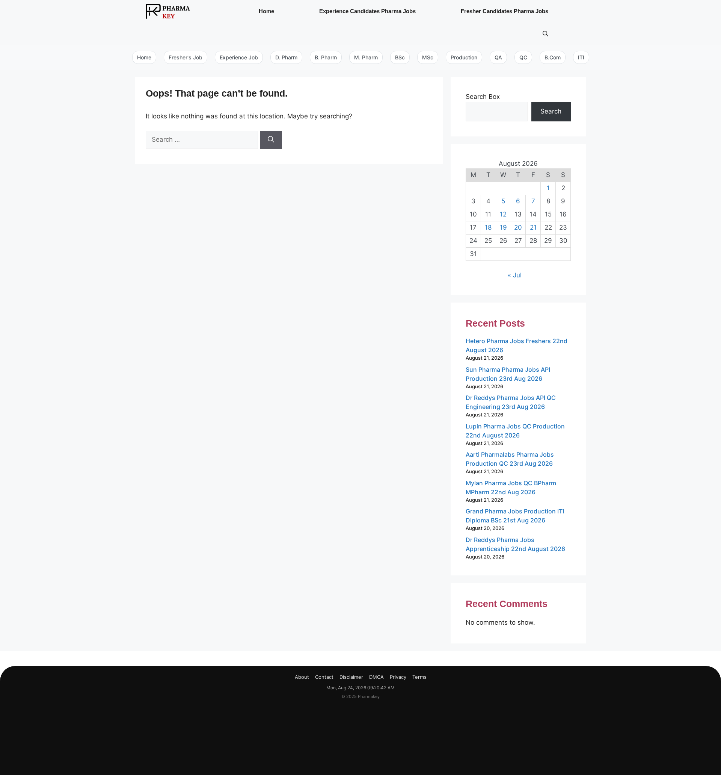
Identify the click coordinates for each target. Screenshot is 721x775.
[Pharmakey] (168, 11)
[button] (545, 34)
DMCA (376, 677)
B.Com (553, 57)
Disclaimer (351, 677)
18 (488, 227)
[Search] (271, 140)
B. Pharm (326, 57)
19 (503, 227)
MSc (427, 57)
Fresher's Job (185, 57)
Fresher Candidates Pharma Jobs (504, 11)
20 (518, 227)
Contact (324, 677)
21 (533, 227)
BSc (400, 57)
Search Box (483, 96)
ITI (581, 57)
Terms (419, 677)
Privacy (398, 677)
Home (266, 11)
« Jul (515, 275)
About (302, 677)
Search (550, 111)
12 (503, 214)
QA (498, 57)
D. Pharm (286, 57)
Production (464, 57)
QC (523, 57)
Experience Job (239, 57)
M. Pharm (366, 57)
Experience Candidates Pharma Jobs (367, 11)
